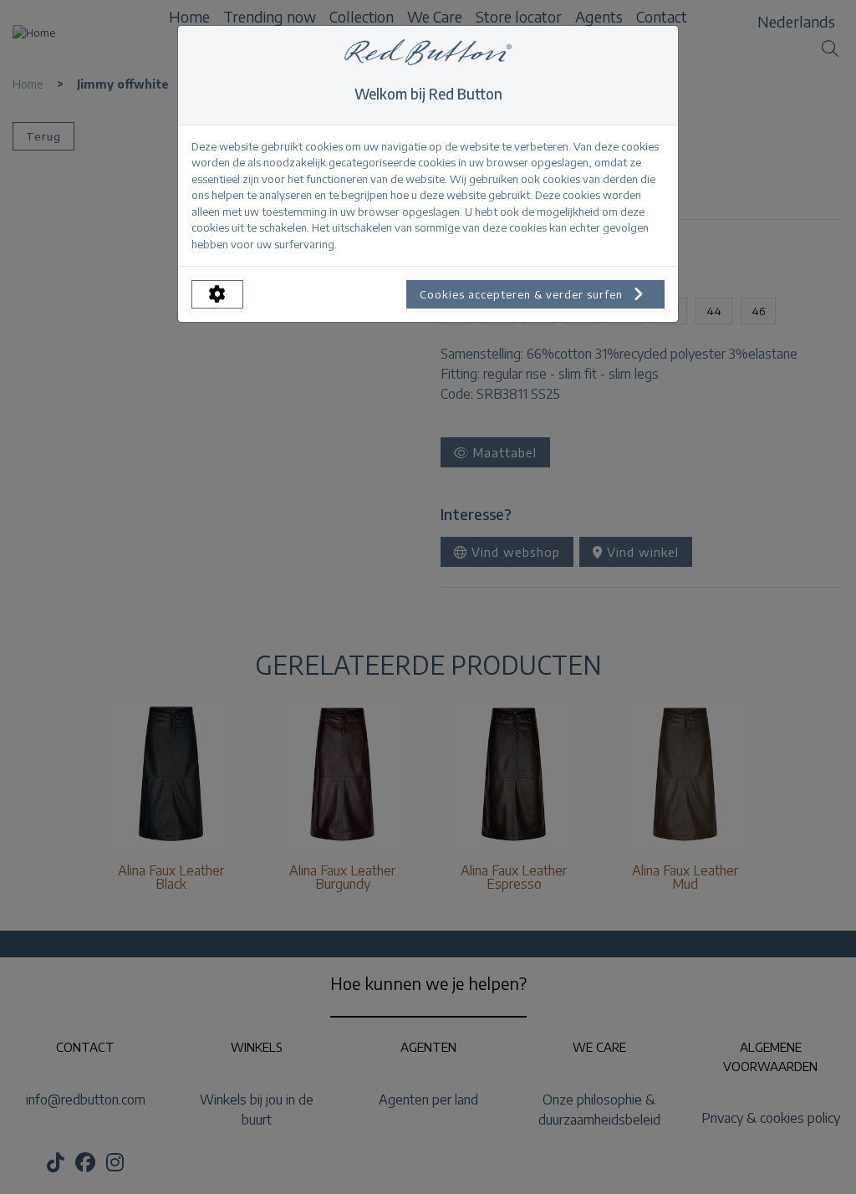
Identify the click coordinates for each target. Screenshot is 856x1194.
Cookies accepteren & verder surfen (523, 294)
